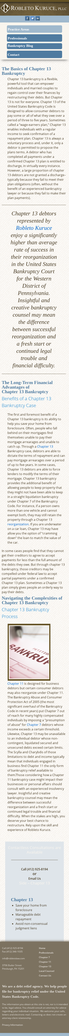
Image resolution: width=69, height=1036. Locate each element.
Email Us (34, 878)
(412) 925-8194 (37, 869)
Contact (13, 55)
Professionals (17, 38)
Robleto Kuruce (34, 228)
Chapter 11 (15, 683)
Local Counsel (46, 971)
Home (42, 948)
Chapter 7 (34, 725)
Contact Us (45, 975)
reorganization (18, 524)
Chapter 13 (45, 446)
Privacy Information (12, 1024)
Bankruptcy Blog (20, 46)
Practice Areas (18, 29)
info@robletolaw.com (13, 958)
